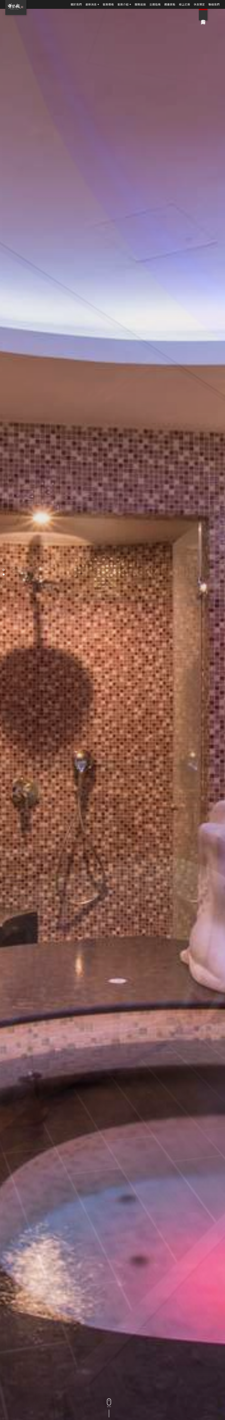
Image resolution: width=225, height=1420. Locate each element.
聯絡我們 (214, 4)
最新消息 (91, 4)
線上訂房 (184, 4)
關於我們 (76, 4)
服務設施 (140, 4)
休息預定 (199, 4)
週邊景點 (169, 4)
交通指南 (155, 4)
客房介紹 (123, 4)
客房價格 (108, 4)
